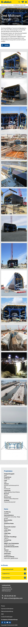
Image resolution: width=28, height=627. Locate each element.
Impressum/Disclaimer (7, 608)
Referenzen (9, 5)
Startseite (3, 5)
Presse (3, 606)
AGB (2, 614)
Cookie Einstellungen (6, 616)
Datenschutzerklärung (7, 611)
